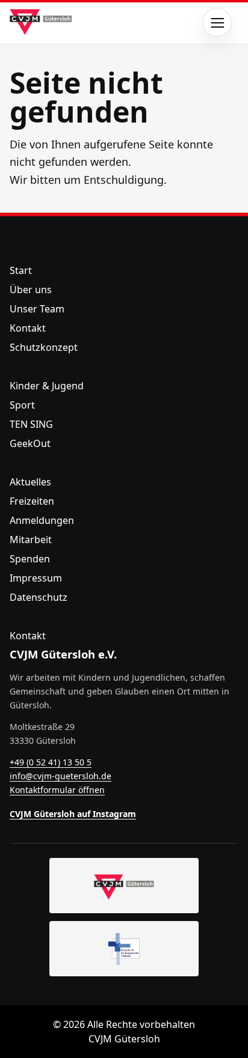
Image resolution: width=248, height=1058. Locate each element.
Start (21, 270)
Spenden (30, 558)
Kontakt (28, 328)
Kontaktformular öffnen (57, 789)
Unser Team (37, 308)
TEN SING (31, 424)
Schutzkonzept (44, 347)
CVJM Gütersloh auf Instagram (73, 813)
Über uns (31, 289)
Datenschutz (38, 597)
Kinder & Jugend (47, 385)
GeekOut (30, 443)
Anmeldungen (42, 520)
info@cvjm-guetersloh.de (60, 776)
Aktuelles (30, 481)
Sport (22, 405)
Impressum (36, 578)
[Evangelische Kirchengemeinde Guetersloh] (124, 948)
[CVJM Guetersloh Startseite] (124, 885)
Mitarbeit (31, 539)
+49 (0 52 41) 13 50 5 (50, 762)
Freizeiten (32, 501)
